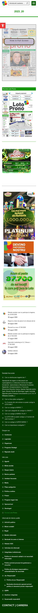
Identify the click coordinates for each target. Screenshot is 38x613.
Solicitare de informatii (12, 548)
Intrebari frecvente (10, 478)
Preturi (7, 495)
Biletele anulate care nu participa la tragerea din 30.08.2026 (21, 313)
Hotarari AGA (9, 543)
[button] (2, 25)
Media (6, 483)
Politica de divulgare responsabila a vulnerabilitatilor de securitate (16, 570)
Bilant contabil (9, 526)
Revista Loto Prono (11, 513)
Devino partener (10, 474)
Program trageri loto (11, 500)
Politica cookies (10, 491)
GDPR (6, 590)
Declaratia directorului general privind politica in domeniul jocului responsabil (20, 585)
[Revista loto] (17, 115)
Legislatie (8, 439)
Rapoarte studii (9, 452)
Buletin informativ (10, 535)
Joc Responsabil (10, 575)
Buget (6, 531)
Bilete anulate (9, 466)
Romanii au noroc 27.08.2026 (17, 327)
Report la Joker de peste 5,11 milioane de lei (21, 321)
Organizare (8, 443)
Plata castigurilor (10, 487)
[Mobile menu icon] (33, 3)
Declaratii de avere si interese (14, 539)
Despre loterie (9, 470)
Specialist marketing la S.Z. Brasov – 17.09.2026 (19, 343)
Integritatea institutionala (13, 552)
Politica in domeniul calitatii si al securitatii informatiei (19, 557)
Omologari (8, 508)
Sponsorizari (9, 504)
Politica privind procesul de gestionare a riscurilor (18, 564)
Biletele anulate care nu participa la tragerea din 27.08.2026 (21, 335)
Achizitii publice (10, 522)
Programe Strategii (11, 447)
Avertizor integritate (11, 595)
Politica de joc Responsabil (16, 580)
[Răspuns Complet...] (8, 395)
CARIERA (22, 605)
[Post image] (4, 313)
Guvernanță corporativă (12, 599)
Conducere (8, 435)
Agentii (7, 461)
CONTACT (8, 605)
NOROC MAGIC (13, 351)
